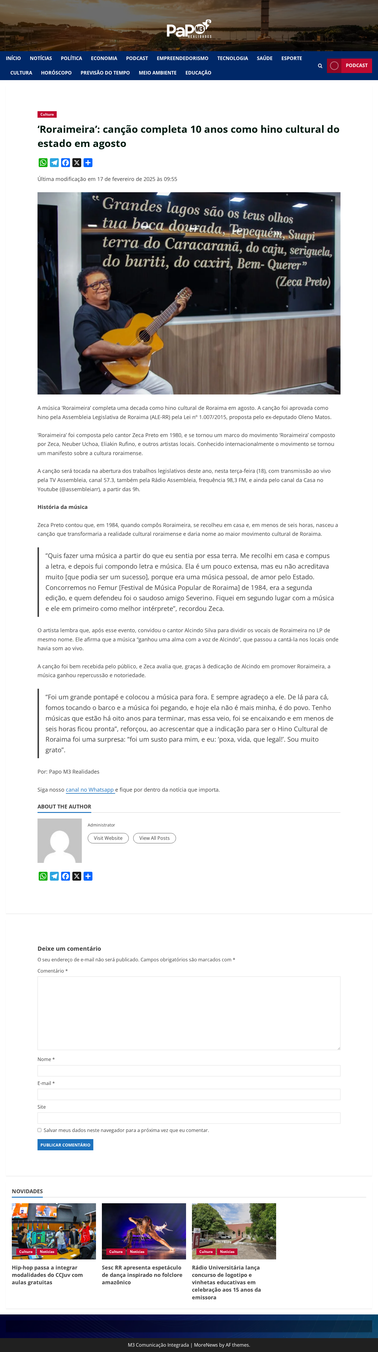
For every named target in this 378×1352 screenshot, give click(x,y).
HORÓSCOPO (56, 72)
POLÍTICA (71, 58)
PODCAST (137, 58)
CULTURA (21, 72)
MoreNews (206, 1345)
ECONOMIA (104, 58)
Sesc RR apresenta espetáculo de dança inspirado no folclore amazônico (142, 1275)
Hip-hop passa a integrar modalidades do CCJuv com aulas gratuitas (47, 1275)
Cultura (47, 114)
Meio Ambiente (158, 72)
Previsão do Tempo (105, 72)
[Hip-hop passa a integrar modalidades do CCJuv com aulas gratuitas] (54, 1231)
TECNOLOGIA (232, 58)
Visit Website (108, 838)
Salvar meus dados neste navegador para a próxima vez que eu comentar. (126, 1130)
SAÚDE (265, 58)
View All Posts (154, 838)
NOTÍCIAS (41, 58)
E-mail (46, 1083)
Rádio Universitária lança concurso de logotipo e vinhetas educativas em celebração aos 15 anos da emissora (226, 1282)
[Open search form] (320, 66)
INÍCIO (13, 58)
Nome (46, 1059)
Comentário (53, 971)
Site (42, 1107)
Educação (198, 72)
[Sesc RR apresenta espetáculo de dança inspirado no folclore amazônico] (144, 1231)
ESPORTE (291, 58)
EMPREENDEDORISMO (182, 58)
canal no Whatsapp (90, 789)
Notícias (47, 1251)
